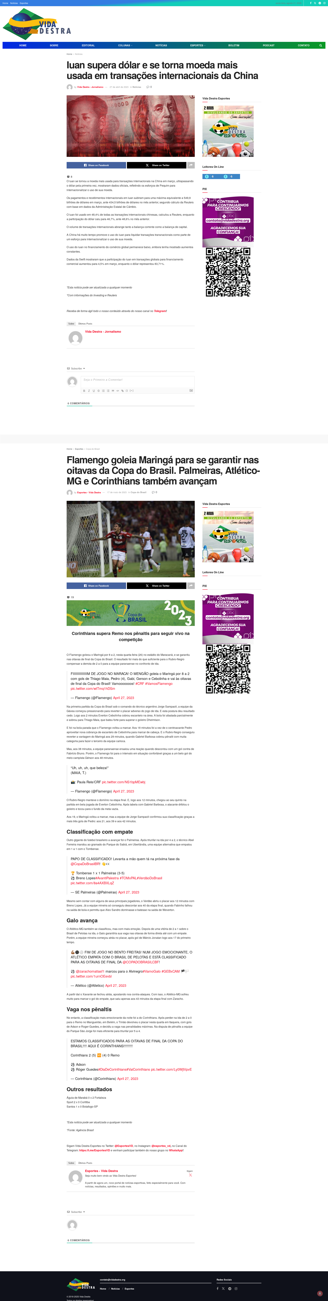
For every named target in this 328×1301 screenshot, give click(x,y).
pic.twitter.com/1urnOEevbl (91, 976)
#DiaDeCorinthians (112, 1069)
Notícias (14, 3)
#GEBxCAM (171, 971)
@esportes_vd (161, 1146)
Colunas (124, 45)
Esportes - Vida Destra (89, 492)
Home (5, 3)
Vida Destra (84, 1296)
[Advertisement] (242, 23)
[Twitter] (190, 1175)
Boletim (233, 45)
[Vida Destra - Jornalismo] (75, 338)
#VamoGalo (152, 971)
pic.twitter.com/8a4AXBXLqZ (92, 882)
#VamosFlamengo (159, 683)
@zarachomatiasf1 (90, 971)
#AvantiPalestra (107, 877)
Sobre (54, 45)
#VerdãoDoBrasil (149, 877)
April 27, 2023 (123, 697)
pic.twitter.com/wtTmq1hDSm (93, 688)
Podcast (269, 45)
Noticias (79, 53)
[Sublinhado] (93, 391)
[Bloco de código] (117, 391)
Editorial (88, 45)
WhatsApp (176, 1150)
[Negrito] (84, 391)
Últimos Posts (85, 323)
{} (127, 390)
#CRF (139, 683)
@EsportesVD (124, 1146)
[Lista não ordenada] (108, 391)
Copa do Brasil (93, 448)
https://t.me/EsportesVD (94, 1150)
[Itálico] (89, 391)
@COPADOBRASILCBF (141, 961)
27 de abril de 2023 (119, 87)
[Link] (122, 391)
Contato (304, 45)
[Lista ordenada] (103, 391)
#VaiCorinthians (138, 1069)
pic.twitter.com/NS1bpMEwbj (123, 781)
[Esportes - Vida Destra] (75, 1177)
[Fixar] (98, 391)
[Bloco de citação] (113, 391)
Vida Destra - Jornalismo (90, 87)
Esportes (24, 3)
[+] (132, 390)
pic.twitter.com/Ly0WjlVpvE (171, 1069)
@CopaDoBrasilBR (85, 863)
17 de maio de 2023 (117, 492)
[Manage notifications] (320, 1293)
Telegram (160, 311)
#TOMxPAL (128, 877)
